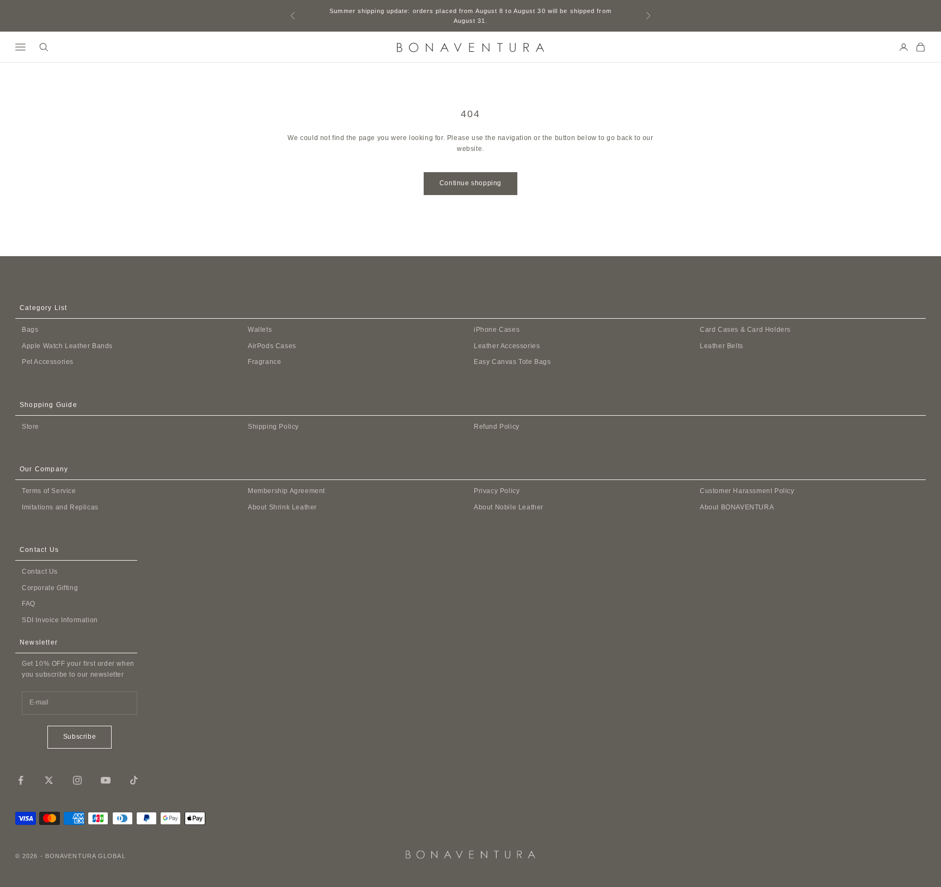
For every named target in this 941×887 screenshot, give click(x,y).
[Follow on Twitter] (49, 780)
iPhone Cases (497, 329)
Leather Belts (721, 346)
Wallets (260, 329)
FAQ (28, 603)
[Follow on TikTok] (134, 780)
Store (30, 426)
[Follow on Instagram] (77, 780)
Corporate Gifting (50, 588)
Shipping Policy (273, 426)
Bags (30, 329)
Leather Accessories (507, 346)
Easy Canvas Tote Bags (512, 362)
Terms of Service (49, 491)
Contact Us (40, 571)
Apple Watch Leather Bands (67, 346)
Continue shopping (470, 183)
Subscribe (79, 736)
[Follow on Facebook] (20, 780)
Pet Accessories (48, 362)
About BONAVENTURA (737, 507)
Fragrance (264, 362)
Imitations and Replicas (60, 507)
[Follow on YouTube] (105, 780)
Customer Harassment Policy (747, 491)
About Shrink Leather (282, 507)
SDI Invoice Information (60, 620)
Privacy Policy (497, 491)
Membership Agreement (286, 491)
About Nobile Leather (508, 507)
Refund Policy (497, 426)
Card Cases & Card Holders (745, 329)
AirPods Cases (272, 346)
